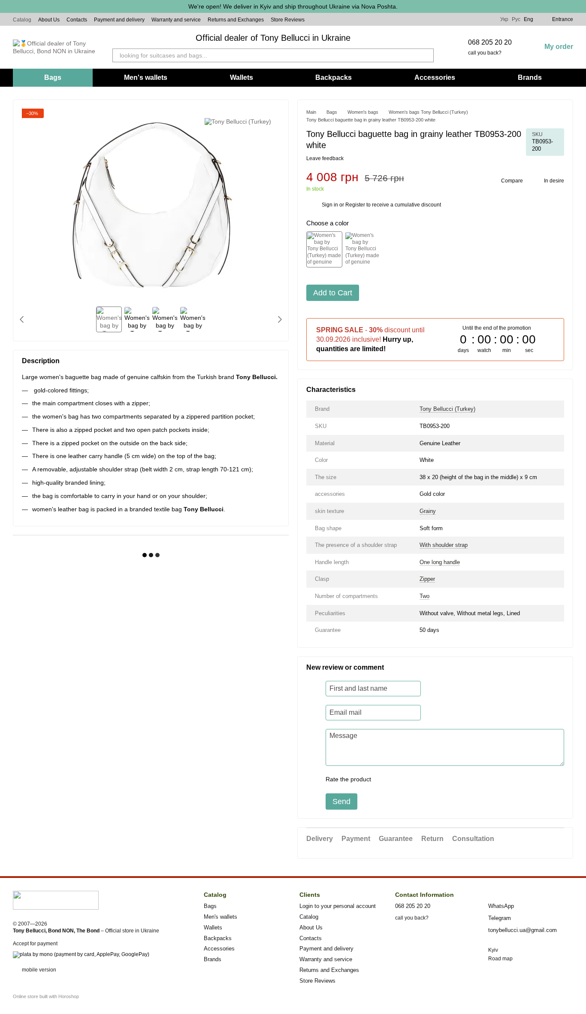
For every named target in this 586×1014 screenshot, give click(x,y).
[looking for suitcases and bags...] (427, 55)
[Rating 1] (385, 779)
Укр (504, 19)
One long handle (440, 562)
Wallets (241, 77)
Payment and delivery (119, 20)
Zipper (427, 579)
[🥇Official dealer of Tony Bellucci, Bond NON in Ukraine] (56, 900)
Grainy (428, 511)
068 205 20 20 (490, 42)
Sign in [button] (330, 205)
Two (424, 596)
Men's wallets (145, 77)
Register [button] (355, 205)
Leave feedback (325, 158)
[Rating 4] (426, 779)
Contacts (76, 20)
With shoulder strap (444, 545)
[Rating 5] (440, 779)
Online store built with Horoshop (46, 996)
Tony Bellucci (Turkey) (447, 409)
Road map (500, 959)
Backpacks (333, 77)
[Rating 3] (413, 779)
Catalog (22, 20)
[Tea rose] (362, 249)
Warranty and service (176, 20)
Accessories (434, 77)
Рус (516, 19)
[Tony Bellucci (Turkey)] (237, 121)
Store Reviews (288, 20)
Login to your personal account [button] (337, 906)
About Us (49, 20)
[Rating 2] (399, 779)
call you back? (484, 53)
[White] (324, 249)
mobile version (38, 970)
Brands (530, 77)
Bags (52, 77)
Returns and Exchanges (236, 20)
